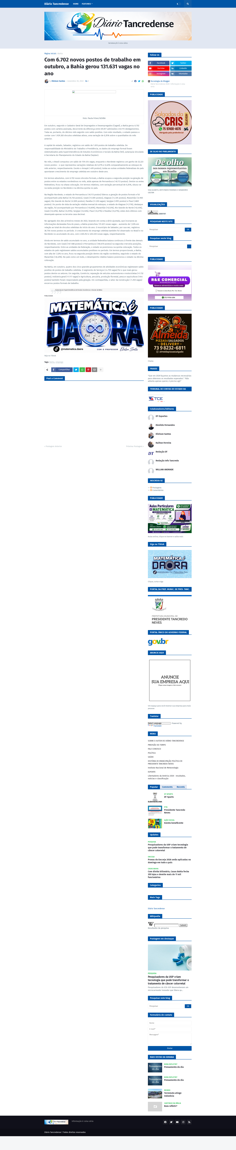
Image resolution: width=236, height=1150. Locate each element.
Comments (167, 787)
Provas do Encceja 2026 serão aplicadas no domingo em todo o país (169, 861)
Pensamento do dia (174, 1067)
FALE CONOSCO (154, 749)
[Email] (94, 369)
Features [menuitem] (86, 4)
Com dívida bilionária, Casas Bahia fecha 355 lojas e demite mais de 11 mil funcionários (168, 874)
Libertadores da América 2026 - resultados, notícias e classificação (166, 777)
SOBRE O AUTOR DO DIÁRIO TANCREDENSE (166, 741)
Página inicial (50, 54)
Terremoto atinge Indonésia (173, 1094)
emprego (59, 362)
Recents (181, 787)
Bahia (60, 54)
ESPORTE (151, 772)
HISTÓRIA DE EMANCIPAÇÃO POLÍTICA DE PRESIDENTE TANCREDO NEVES (165, 762)
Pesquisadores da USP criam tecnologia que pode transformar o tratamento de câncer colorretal (168, 847)
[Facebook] (135, 81)
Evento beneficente (173, 823)
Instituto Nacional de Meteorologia (163, 768)
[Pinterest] (88, 369)
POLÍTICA (152, 753)
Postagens (156, 488)
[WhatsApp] (143, 81)
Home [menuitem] (76, 4)
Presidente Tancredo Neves (174, 811)
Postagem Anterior (54, 446)
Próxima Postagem (134, 446)
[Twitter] (139, 81)
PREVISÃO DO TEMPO (157, 745)
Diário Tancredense (56, 3)
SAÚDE (151, 757)
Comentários (157, 490)
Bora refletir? (170, 1106)
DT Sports (169, 797)
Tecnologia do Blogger (160, 81)
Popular (154, 787)
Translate (157, 726)
